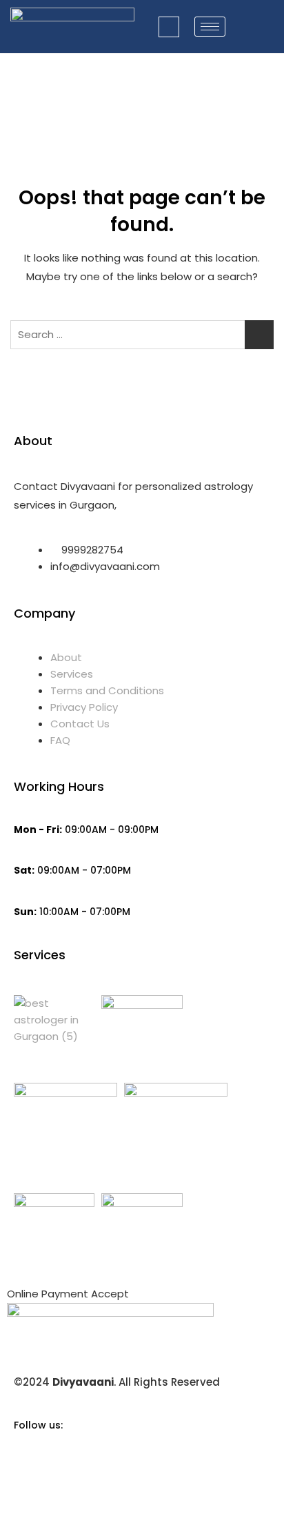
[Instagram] (142, 1485)
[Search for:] (142, 334)
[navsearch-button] (169, 27)
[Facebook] (142, 1454)
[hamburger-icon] (209, 27)
